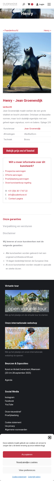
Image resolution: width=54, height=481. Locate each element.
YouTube (9, 404)
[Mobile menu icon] (49, 4)
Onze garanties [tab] (12, 219)
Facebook (9, 401)
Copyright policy (34, 477)
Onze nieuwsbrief (13, 412)
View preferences (27, 470)
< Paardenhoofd (10, 30)
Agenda (8, 380)
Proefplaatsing (12, 415)
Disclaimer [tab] (9, 233)
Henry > (47, 30)
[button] (49, 437)
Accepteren (27, 454)
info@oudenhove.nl (17, 194)
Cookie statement (19, 477)
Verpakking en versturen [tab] (17, 226)
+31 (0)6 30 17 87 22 (18, 191)
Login (41, 4)
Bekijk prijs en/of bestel (20, 150)
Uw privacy (10, 426)
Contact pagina (15, 198)
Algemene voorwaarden (16, 429)
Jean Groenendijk (32, 128)
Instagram (9, 397)
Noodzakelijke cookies (27, 462)
